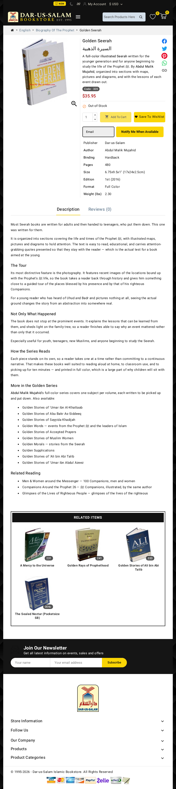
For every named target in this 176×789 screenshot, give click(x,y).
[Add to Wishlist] (149, 117)
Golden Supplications (38, 450)
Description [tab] (68, 209)
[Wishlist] (153, 17)
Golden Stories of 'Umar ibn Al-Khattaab (52, 407)
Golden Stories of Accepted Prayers (49, 432)
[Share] (164, 41)
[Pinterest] (164, 56)
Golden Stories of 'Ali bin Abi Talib (48, 456)
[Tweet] (164, 48)
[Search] (141, 16)
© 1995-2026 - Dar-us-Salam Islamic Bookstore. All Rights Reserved (62, 771)
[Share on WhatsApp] (164, 63)
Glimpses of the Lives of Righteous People (54, 493)
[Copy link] (164, 70)
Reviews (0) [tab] (100, 209)
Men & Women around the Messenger (50, 481)
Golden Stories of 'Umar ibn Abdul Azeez (53, 462)
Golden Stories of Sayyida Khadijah (48, 419)
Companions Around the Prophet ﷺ (53, 487)
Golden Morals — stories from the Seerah (53, 444)
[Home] (14, 30)
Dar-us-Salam (115, 143)
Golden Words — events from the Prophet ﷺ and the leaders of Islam (74, 426)
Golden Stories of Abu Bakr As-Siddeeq (52, 413)
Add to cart (115, 117)
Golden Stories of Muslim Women (47, 438)
